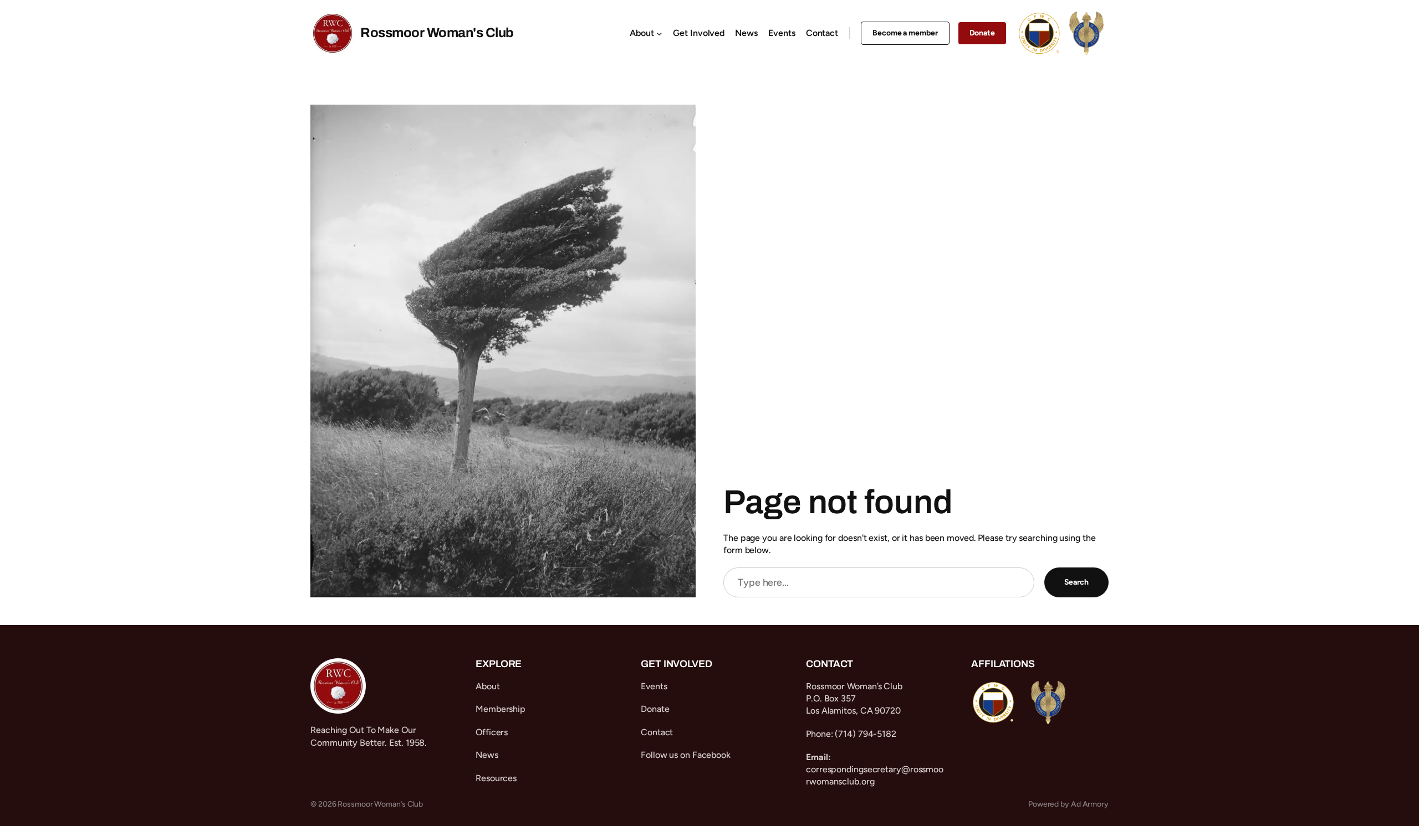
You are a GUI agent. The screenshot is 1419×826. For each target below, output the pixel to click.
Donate (982, 33)
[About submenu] (659, 33)
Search (1076, 582)
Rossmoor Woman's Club (437, 32)
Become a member (905, 33)
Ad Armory (1090, 804)
